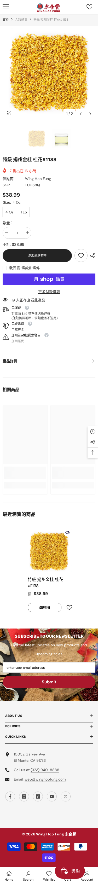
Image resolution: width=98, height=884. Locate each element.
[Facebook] (10, 796)
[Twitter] (66, 796)
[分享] (91, 255)
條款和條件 (30, 268)
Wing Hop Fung (38, 178)
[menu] (6, 7)
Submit (49, 682)
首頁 (6, 20)
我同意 (14, 268)
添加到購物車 (37, 255)
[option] (49, 72)
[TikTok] (38, 796)
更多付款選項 (49, 291)
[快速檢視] (68, 533)
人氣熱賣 (21, 20)
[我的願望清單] (89, 7)
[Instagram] (24, 796)
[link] (81, 255)
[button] (80, 113)
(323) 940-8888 (45, 769)
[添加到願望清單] (67, 607)
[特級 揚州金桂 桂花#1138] (49, 551)
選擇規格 (44, 607)
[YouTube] (52, 796)
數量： (8, 222)
